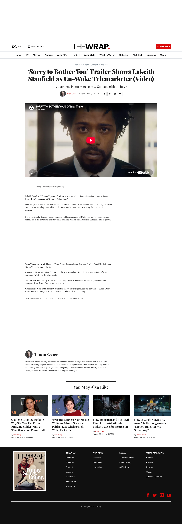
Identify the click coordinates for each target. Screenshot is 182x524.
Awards (48, 55)
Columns (123, 55)
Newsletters (37, 46)
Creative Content (90, 65)
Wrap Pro (98, 453)
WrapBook (70, 486)
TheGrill (75, 55)
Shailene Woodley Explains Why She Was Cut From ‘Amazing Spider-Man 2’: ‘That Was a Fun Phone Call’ (28, 425)
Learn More (97, 467)
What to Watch (107, 55)
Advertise (70, 462)
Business (151, 55)
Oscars (149, 472)
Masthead (70, 477)
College (149, 462)
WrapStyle (89, 55)
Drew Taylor (99, 431)
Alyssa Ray (17, 435)
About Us (70, 457)
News (18, 55)
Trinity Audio (50, 187)
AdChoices (124, 467)
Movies (36, 55)
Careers (69, 472)
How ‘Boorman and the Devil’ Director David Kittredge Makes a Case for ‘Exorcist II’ (111, 423)
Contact (69, 467)
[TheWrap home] (91, 46)
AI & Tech (138, 55)
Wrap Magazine (155, 453)
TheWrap (71, 453)
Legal (122, 453)
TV (27, 55)
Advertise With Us (154, 477)
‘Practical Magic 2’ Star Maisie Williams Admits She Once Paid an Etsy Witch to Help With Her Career (70, 425)
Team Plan (97, 462)
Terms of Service (126, 457)
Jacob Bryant (141, 435)
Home (77, 65)
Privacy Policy (125, 462)
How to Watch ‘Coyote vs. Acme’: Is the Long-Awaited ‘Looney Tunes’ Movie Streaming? (151, 425)
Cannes (149, 457)
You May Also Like (91, 387)
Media (163, 55)
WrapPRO (62, 55)
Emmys (149, 467)
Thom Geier (71, 94)
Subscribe (163, 46)
